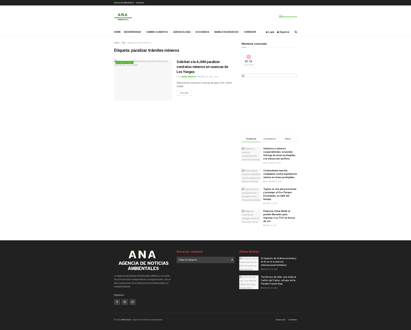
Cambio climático (157, 32)
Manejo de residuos (226, 32)
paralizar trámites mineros (139, 43)
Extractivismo (124, 62)
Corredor (250, 32)
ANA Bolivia (126, 320)
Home (117, 32)
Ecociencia (202, 32)
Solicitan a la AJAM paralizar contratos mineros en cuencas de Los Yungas (202, 67)
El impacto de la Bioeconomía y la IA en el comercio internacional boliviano (278, 262)
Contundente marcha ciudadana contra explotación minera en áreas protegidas (280, 174)
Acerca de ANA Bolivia (124, 3)
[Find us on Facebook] (117, 302)
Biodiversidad (132, 32)
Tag (123, 43)
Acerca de (280, 319)
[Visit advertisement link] (288, 17)
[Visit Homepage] (123, 16)
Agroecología (181, 32)
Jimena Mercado (188, 77)
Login (271, 32)
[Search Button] (296, 32)
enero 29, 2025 (206, 77)
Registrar (284, 32)
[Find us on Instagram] (132, 302)
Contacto (140, 3)
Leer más (186, 93)
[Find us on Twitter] (125, 302)
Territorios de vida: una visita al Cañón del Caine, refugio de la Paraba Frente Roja (278, 280)
